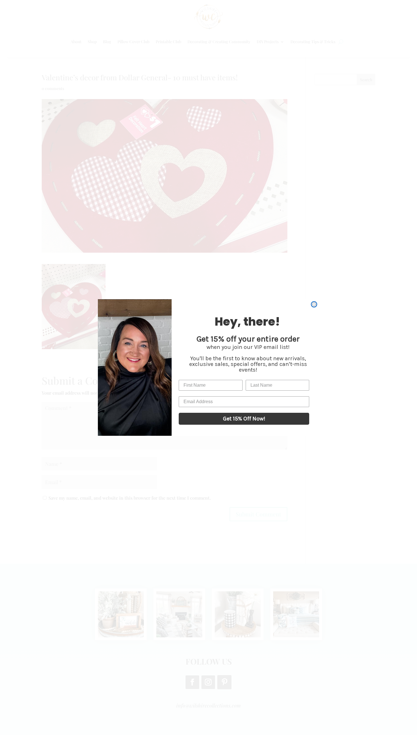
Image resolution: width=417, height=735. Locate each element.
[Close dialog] (314, 304)
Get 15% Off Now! (244, 418)
